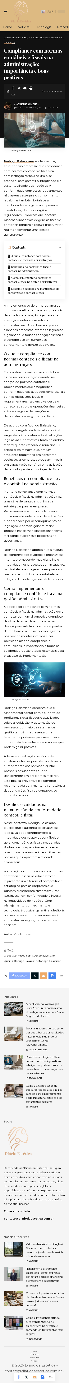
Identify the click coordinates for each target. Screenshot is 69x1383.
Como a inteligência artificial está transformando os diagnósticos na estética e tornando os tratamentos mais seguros (44, 1326)
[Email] (25, 88)
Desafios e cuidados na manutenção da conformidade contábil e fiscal (33, 290)
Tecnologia (35, 1078)
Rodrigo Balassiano (19, 161)
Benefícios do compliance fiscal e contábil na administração (29, 269)
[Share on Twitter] (19, 88)
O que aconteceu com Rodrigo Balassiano (29, 955)
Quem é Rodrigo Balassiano (20, 961)
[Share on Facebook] (13, 88)
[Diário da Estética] (20, 11)
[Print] (31, 88)
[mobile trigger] (7, 11)
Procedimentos (38, 1049)
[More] (13, 95)
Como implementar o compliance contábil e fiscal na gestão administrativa (32, 280)
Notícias (9, 43)
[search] (43, 11)
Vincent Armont (27, 104)
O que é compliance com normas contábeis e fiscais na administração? (30, 258)
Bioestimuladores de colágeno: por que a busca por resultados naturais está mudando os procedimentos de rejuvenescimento (45, 1036)
